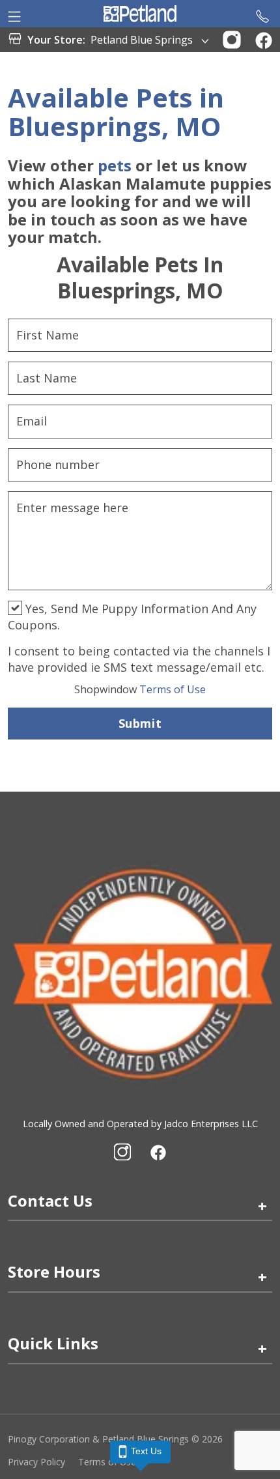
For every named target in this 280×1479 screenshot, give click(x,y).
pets (115, 165)
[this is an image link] (140, 972)
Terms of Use (140, 689)
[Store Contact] (262, 13)
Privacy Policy (36, 1462)
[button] (232, 38)
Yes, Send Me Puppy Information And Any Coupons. (132, 617)
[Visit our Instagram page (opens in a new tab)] (122, 1151)
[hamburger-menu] (14, 13)
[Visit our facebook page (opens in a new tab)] (157, 1151)
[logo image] (140, 13)
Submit (140, 723)
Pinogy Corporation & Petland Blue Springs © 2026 (115, 1439)
